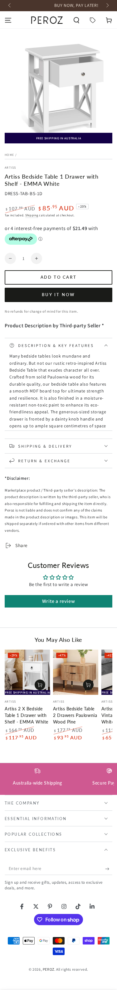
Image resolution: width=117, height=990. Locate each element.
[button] (76, 20)
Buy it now (58, 294)
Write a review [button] (58, 601)
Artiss (10, 168)
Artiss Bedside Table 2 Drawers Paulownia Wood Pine (75, 715)
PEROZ (48, 969)
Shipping (31, 215)
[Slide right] (107, 5)
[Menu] (8, 20)
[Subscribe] (108, 869)
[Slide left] (10, 5)
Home (9, 155)
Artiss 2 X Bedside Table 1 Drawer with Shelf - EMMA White (26, 715)
